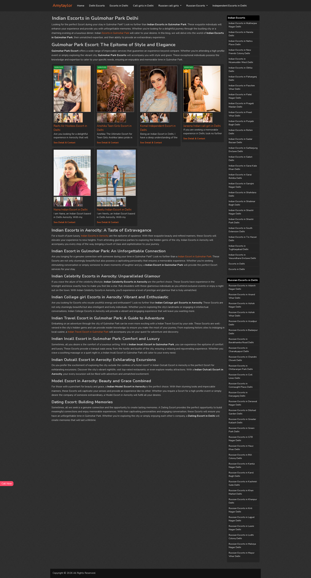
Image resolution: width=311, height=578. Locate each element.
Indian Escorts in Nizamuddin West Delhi (241, 60)
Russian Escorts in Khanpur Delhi (243, 501)
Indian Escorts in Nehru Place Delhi (241, 43)
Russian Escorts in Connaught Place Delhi (241, 385)
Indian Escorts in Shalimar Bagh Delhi (242, 203)
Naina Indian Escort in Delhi (70, 210)
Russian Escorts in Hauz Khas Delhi (241, 447)
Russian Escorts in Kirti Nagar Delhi (240, 510)
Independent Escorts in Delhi (230, 5)
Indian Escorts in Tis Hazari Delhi (243, 238)
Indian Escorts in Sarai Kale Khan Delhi (243, 167)
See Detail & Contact (64, 142)
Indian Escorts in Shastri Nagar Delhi (241, 212)
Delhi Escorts (97, 5)
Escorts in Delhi (119, 5)
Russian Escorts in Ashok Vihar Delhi (242, 314)
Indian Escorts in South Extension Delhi (240, 230)
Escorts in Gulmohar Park (115, 33)
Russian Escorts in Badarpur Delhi (243, 332)
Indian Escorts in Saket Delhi (240, 158)
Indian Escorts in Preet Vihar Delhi (240, 114)
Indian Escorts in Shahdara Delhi (242, 194)
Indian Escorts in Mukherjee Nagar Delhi (243, 25)
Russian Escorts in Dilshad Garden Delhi (242, 412)
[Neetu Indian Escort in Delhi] (116, 173)
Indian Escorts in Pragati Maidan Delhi (241, 105)
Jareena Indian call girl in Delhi (202, 126)
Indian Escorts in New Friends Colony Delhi (240, 51)
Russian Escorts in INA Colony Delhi (240, 456)
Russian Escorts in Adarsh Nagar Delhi (242, 287)
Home (80, 5)
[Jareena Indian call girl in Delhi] (188, 117)
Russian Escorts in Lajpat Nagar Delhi (241, 519)
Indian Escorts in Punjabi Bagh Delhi (241, 123)
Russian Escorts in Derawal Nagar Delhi (243, 403)
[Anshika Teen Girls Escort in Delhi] (102, 117)
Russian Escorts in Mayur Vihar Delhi (241, 554)
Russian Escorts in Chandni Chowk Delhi (243, 358)
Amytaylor (62, 5)
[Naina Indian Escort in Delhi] (73, 173)
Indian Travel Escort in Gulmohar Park (88, 331)
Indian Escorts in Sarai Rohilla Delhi (240, 176)
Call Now (7, 483)
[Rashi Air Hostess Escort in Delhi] (58, 117)
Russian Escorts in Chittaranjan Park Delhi (241, 367)
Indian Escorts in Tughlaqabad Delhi (238, 247)
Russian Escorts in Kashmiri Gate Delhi (243, 483)
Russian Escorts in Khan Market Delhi (241, 492)
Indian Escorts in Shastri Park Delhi (241, 221)
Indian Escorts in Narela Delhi (241, 34)
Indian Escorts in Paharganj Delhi (243, 78)
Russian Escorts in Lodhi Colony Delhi (241, 536)
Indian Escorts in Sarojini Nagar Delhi (241, 185)
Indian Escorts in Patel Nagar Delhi (240, 96)
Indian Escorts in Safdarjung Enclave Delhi (243, 149)
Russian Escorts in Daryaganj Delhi (238, 394)
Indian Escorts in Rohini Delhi (241, 132)
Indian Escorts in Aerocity (95, 235)
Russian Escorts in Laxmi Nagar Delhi (241, 528)
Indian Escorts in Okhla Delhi (240, 69)
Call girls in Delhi (143, 5)
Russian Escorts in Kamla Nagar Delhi (242, 465)
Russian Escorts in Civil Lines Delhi (240, 376)
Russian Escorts (196, 5)
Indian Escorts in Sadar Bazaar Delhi (240, 140)
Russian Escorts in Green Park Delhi (241, 430)
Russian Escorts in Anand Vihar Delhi (242, 296)
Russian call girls (168, 5)
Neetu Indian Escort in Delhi (114, 210)
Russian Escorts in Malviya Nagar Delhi (242, 545)
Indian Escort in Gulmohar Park (194, 256)
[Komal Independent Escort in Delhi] (159, 89)
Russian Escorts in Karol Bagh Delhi (241, 474)
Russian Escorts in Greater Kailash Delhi (242, 421)
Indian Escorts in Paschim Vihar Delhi (242, 87)
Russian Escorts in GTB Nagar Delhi (241, 438)
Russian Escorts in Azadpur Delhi (243, 323)
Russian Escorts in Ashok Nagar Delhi (242, 305)
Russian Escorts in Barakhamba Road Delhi (241, 341)
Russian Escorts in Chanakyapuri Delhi (239, 349)
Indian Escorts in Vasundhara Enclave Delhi (242, 256)
